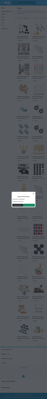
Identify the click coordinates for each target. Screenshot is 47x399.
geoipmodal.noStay (17, 205)
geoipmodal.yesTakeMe (28, 205)
